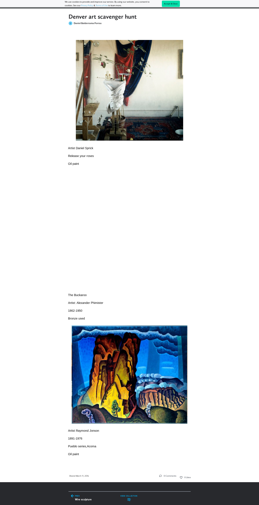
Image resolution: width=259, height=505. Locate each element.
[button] (160, 476)
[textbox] (129, 246)
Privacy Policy (87, 5)
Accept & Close (171, 4)
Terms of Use (102, 5)
